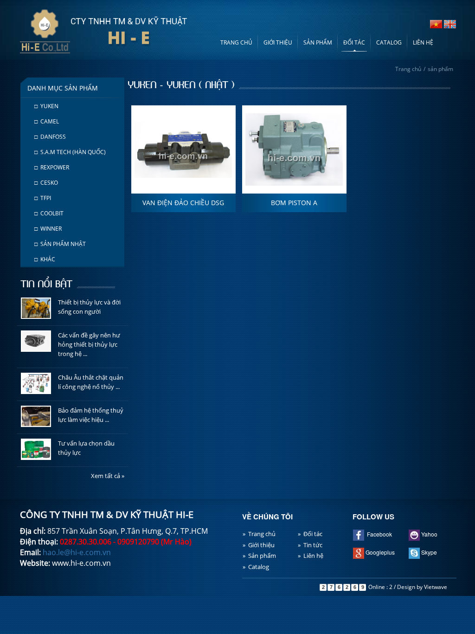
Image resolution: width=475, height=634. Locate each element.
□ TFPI (42, 198)
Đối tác (354, 42)
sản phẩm (440, 69)
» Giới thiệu (259, 545)
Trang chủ (236, 42)
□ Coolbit (49, 213)
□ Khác (44, 259)
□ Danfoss (50, 137)
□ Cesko (46, 183)
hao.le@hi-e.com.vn (77, 552)
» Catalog (256, 567)
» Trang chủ (259, 534)
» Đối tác (310, 534)
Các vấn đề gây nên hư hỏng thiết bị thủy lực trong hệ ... (89, 344)
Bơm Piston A (294, 202)
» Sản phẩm (259, 555)
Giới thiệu (277, 42)
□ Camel (46, 121)
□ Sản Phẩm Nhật (60, 244)
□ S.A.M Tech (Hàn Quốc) (70, 152)
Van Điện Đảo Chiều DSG (183, 202)
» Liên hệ (310, 555)
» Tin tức (310, 545)
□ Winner (48, 229)
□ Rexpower (51, 167)
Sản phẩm (317, 42)
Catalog (389, 42)
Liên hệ (423, 42)
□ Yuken (46, 106)
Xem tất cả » (107, 476)
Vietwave (435, 587)
